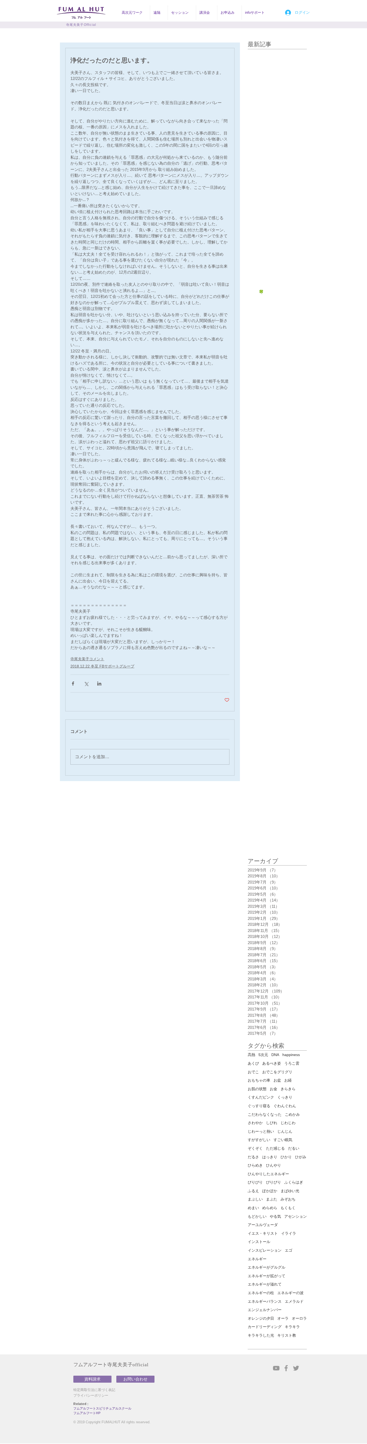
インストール (259, 1242)
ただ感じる (275, 1148)
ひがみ (300, 1157)
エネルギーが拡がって (266, 1276)
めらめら (269, 1208)
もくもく (288, 1208)
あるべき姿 (271, 1063)
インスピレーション (265, 1250)
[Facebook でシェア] (72, 683)
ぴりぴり (273, 1182)
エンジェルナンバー (265, 1310)
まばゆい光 (289, 1191)
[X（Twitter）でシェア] (86, 683)
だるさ (253, 1157)
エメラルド (294, 1301)
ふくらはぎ (293, 1182)
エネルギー (257, 1259)
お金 (273, 1089)
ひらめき (255, 1165)
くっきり (284, 1097)
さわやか (255, 1123)
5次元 (263, 1055)
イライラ (288, 1233)
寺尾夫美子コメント (87, 659)
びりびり (255, 1182)
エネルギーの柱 (261, 1293)
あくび (253, 1063)
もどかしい (257, 1216)
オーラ (283, 1318)
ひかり (286, 1157)
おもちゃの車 (259, 1080)
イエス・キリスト (263, 1233)
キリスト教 (286, 1335)
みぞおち (288, 1199)
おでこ (253, 1072)
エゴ (288, 1250)
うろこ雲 (291, 1063)
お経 (288, 1080)
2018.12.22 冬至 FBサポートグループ (102, 666)
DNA (275, 1055)
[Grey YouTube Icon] (276, 1368)
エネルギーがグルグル (266, 1267)
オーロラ (299, 1318)
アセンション (295, 1216)
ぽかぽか (269, 1191)
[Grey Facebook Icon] (286, 1368)
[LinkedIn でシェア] (99, 683)
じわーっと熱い (261, 1131)
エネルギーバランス (265, 1301)
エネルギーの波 (290, 1293)
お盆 (277, 1080)
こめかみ (292, 1114)
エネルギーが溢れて (265, 1284)
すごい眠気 (283, 1140)
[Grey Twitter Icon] (296, 1368)
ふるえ (253, 1191)
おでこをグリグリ (277, 1072)
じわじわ (288, 1123)
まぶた (271, 1199)
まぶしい (255, 1199)
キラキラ (292, 1327)
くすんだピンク (261, 1097)
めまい (253, 1208)
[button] (134, 12)
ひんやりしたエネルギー (268, 1174)
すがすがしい (259, 1140)
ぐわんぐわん (285, 1106)
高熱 (251, 1055)
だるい (293, 1148)
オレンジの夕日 (261, 1318)
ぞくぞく (255, 1148)
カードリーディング (265, 1327)
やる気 (275, 1216)
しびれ (271, 1123)
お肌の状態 (257, 1089)
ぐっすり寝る (259, 1106)
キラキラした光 (261, 1335)
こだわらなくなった (265, 1114)
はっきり (269, 1157)
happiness (291, 1055)
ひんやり (273, 1165)
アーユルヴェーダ (263, 1225)
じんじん (284, 1131)
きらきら (288, 1089)
